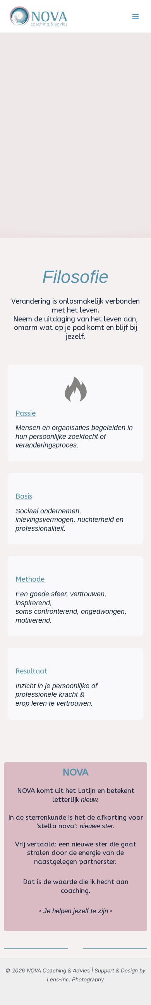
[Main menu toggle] (136, 16)
